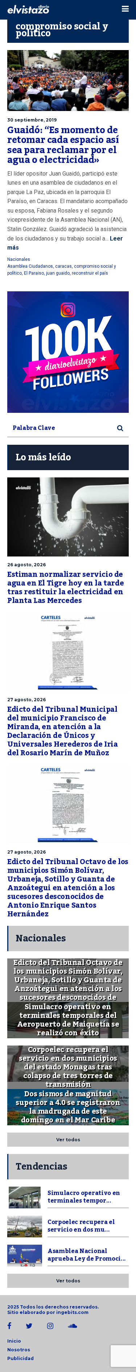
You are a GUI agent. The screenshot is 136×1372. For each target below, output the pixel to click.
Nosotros (18, 1349)
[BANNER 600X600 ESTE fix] (68, 352)
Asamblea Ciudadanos (30, 266)
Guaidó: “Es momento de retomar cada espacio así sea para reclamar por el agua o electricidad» (63, 145)
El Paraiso (34, 273)
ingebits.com (72, 1312)
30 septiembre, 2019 (32, 120)
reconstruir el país (90, 273)
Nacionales (18, 259)
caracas (63, 266)
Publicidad (20, 1358)
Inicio (14, 1341)
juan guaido (58, 273)
